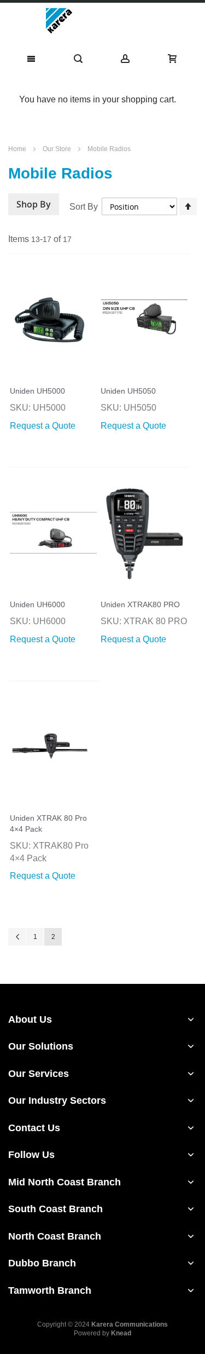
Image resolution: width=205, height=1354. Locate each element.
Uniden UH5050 (128, 391)
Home (18, 149)
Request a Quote (42, 425)
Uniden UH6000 (37, 604)
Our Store (58, 149)
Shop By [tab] (33, 204)
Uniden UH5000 (37, 391)
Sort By (83, 206)
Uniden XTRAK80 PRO (140, 604)
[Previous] (17, 937)
